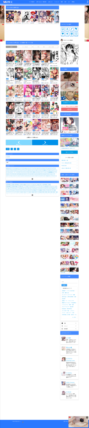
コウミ (43, 177)
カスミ (49, 174)
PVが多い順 (69, 165)
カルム (31, 175)
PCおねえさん (9, 168)
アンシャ (55, 170)
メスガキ (47, 190)
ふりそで (22, 168)
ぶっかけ (55, 186)
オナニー (17, 188)
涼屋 (63, 292)
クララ (12, 177)
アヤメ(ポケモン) (29, 170)
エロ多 (73, 312)
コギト (46, 177)
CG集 (24, 184)
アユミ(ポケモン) (36, 170)
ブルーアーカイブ (65, 306)
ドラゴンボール (65, 304)
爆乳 (33, 194)
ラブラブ (8, 192)
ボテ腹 (34, 190)
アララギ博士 (43, 170)
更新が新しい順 (69, 160)
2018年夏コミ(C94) (10, 184)
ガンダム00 (64, 310)
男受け (38, 194)
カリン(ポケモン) (22, 175)
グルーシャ (33, 177)
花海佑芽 (63, 290)
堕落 (46, 192)
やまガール (27, 168)
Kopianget (64, 308)
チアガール (48, 188)
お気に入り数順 (51, 46)
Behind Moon (69, 308)
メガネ (43, 190)
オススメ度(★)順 (25, 46)
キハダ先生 (46, 175)
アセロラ (15, 170)
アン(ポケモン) (49, 170)
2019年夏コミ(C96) (46, 184)
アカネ (43, 168)
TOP (8, 149)
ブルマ (30, 190)
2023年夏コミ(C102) (10, 186)
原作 (65, 1)
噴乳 (43, 192)
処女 (30, 192)
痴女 (42, 194)
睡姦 (51, 194)
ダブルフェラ (42, 188)
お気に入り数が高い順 (69, 168)
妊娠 (51, 192)
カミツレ (16, 175)
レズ (15, 192)
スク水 (28, 188)
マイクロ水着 (38, 190)
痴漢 (44, 194)
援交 (22, 194)
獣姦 (36, 194)
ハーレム (11, 190)
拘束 (20, 194)
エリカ (37, 172)
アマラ (23, 170)
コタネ (50, 177)
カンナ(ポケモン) (36, 175)
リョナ (12, 192)
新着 (62, 1)
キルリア (8, 177)
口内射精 (40, 192)
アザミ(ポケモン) (48, 168)
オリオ (23, 174)
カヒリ (12, 175)
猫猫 (74, 294)
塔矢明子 (63, 298)
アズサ (11, 170)
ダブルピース (36, 188)
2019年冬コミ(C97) (19, 184)
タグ (69, 1)
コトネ (53, 177)
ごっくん (37, 186)
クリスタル (24, 177)
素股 (53, 194)
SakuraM (71, 306)
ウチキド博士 (32, 172)
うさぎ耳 (19, 186)
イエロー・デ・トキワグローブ (16, 172)
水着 (28, 194)
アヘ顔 (7, 188)
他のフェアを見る (69, 152)
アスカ (54, 168)
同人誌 (1, 4)
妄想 (49, 192)
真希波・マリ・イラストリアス (68, 300)
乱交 (25, 192)
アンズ (7, 172)
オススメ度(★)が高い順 (69, 163)
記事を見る (69, 109)
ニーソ (7, 190)
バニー (19, 190)
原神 (73, 304)
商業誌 (73, 1)
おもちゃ (33, 186)
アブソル (19, 170)
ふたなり (51, 186)
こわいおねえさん (16, 168)
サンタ (24, 188)
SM (16, 186)
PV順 (38, 46)
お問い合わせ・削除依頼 (41, 1)
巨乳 (17, 194)
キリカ (55, 175)
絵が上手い (40, 184)
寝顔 (12, 194)
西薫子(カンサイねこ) (66, 302)
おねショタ (29, 186)
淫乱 (30, 194)
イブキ (27, 172)
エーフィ (55, 172)
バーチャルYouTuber (70, 290)
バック (15, 190)
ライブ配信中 (32, 1)
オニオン (15, 174)
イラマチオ (12, 188)
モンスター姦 (52, 190)
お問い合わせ (66, 421)
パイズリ (23, 190)
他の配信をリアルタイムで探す (69, 103)
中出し (18, 192)
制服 (33, 192)
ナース (55, 188)
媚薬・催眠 (55, 192)
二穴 (27, 192)
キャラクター (6, 4)
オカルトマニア (9, 174)
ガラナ (42, 175)
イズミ (24, 172)
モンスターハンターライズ (67, 294)
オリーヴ (27, 174)
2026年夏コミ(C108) (66, 314)
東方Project (64, 296)
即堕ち (36, 192)
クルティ (28, 177)
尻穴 (14, 194)
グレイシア (39, 177)
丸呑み (22, 192)
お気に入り (50, 1)
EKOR (70, 304)
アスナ (7, 170)
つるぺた (42, 186)
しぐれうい (72, 310)
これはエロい (34, 184)
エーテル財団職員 (48, 172)
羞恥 (56, 194)
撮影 (25, 194)
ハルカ (11, 4)
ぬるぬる (46, 186)
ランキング (56, 1)
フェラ (27, 190)
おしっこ (24, 186)
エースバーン (41, 172)
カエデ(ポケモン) (40, 174)
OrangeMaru (73, 302)
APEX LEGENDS (70, 296)
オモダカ (19, 174)
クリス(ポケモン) (17, 177)
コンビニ (63, 312)
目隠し (47, 194)
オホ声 (21, 188)
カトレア (53, 174)
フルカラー (28, 184)
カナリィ (8, 175)
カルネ (27, 175)
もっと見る (74, 317)
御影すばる (67, 292)
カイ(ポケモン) (33, 174)
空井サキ (72, 314)
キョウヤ (51, 175)
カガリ (45, 174)
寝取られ (8, 194)
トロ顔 (52, 188)
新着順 (11, 46)
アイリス (31, 168)
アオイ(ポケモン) (37, 168)
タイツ (31, 188)
